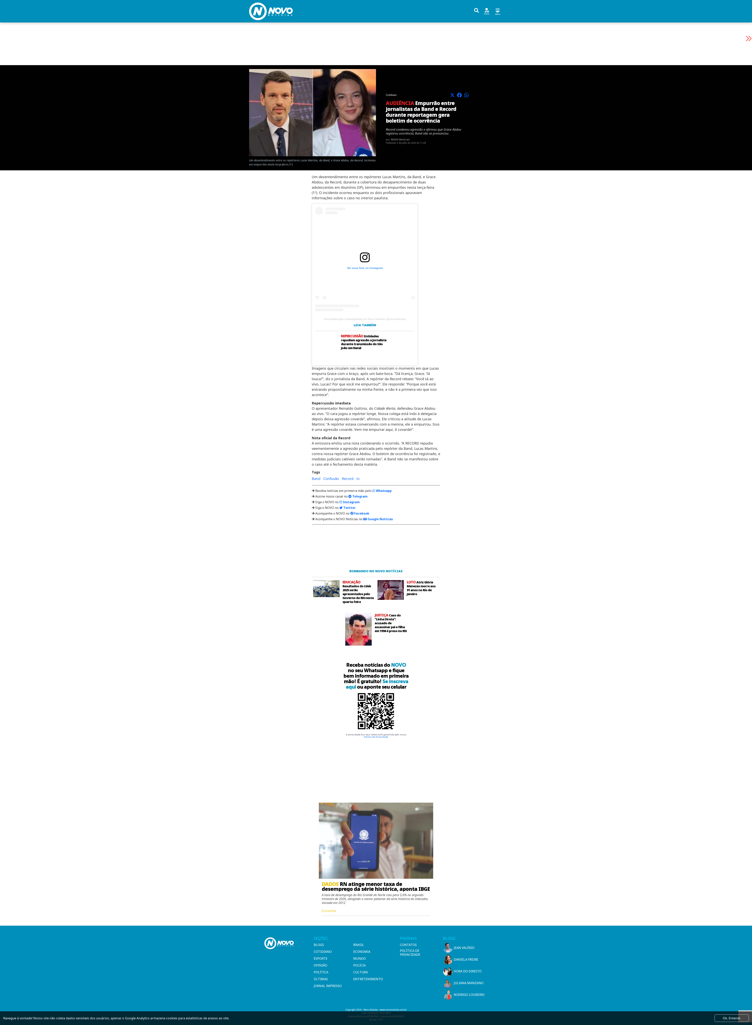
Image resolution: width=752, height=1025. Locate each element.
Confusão (331, 478)
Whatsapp (383, 491)
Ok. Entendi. (732, 1018)
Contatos (408, 945)
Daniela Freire (466, 959)
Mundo (359, 958)
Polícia (359, 965)
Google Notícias (380, 519)
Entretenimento (368, 979)
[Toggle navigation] (497, 11)
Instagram (351, 502)
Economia (361, 952)
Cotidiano (323, 952)
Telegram (360, 496)
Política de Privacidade (376, 737)
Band (316, 478)
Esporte (320, 958)
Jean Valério (464, 948)
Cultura (360, 972)
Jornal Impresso (328, 986)
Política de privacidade (410, 953)
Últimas (321, 979)
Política (321, 972)
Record (347, 478)
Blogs (319, 945)
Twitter (349, 508)
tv (358, 478)
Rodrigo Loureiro (469, 995)
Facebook (361, 513)
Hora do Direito (468, 971)
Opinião (320, 965)
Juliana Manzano (469, 983)
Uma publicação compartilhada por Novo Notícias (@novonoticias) (365, 319)
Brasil (358, 945)
